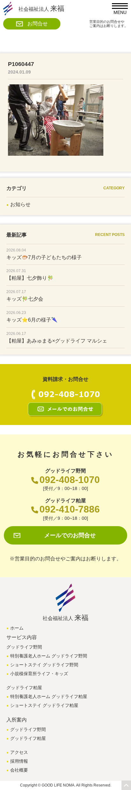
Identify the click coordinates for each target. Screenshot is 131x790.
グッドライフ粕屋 (28, 738)
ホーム (17, 627)
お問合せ (37, 23)
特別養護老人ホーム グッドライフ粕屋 (48, 696)
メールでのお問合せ (70, 535)
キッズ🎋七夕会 (24, 299)
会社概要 (19, 770)
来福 (41, 8)
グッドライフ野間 (28, 729)
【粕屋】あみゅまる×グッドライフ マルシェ (56, 340)
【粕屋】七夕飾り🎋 (29, 278)
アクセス (19, 752)
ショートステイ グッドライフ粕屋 (44, 705)
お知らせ (20, 204)
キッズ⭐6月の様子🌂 (32, 320)
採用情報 (19, 761)
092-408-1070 (69, 479)
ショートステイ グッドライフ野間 (44, 664)
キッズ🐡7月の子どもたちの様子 (44, 257)
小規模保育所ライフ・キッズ (39, 673)
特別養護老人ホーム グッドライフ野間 (48, 655)
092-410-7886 (69, 509)
